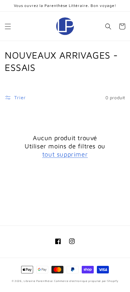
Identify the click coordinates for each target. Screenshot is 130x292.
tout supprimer (65, 154)
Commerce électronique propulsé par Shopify (86, 281)
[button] (8, 26)
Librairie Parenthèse (38, 281)
